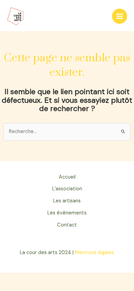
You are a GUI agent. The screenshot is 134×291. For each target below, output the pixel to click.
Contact (67, 225)
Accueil (67, 177)
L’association (67, 188)
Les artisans (67, 201)
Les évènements (67, 213)
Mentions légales (94, 252)
